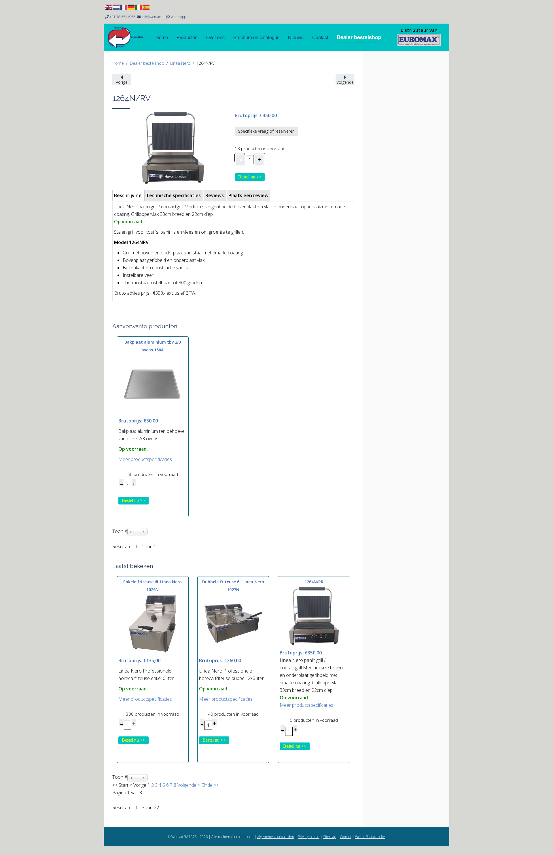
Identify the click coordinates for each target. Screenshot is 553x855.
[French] (124, 6)
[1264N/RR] (314, 615)
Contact (320, 37)
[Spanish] (146, 6)
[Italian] (139, 6)
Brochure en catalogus (256, 37)
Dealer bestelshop (359, 37)
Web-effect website (370, 836)
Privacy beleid (308, 836)
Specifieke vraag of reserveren (266, 131)
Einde (207, 785)
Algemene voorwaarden (275, 836)
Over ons (215, 37)
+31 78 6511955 (122, 16)
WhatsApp (178, 16)
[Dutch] (116, 6)
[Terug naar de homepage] (419, 40)
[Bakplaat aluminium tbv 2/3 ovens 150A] (152, 383)
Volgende (186, 785)
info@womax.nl (152, 16)
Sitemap (329, 836)
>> (216, 785)
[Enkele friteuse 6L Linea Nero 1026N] (152, 623)
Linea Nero (180, 63)
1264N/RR (313, 581)
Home (162, 37)
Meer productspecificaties (145, 459)
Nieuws (296, 37)
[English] (109, 6)
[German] (131, 6)
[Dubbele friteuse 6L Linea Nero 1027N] (233, 623)
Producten (187, 37)
